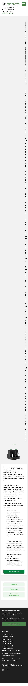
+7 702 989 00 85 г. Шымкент (11, 650)
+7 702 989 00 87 (7, 644)
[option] (14, 455)
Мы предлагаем (25, 37)
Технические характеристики (14, 594)
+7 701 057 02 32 (7, 11)
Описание (14, 584)
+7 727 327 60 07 (7, 639)
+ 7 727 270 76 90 (8, 8)
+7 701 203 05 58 (7, 646)
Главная (25, 24)
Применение (14, 589)
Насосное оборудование (25, 57)
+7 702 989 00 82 (7, 641)
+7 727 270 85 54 (7, 635)
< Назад (14, 444)
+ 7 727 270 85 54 (8, 9)
